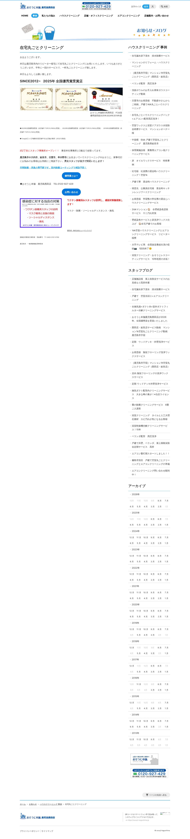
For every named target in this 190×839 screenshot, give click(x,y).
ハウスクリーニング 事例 (147, 47)
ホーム (23, 804)
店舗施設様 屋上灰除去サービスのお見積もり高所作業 (151, 280)
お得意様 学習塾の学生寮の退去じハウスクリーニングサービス (151, 200)
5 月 (139, 506)
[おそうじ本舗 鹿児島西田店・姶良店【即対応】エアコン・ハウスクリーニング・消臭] (42, 6)
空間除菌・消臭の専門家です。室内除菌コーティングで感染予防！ (53, 167)
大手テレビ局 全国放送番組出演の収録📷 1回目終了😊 (151, 246)
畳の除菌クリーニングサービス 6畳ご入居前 (150, 406)
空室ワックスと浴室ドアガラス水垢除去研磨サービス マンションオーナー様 (151, 129)
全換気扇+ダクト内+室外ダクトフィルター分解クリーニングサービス (150, 308)
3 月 (153, 506)
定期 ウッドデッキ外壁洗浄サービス (150, 383)
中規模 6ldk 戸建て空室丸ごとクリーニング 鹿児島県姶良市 (150, 141)
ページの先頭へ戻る (158, 795)
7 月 (166, 500)
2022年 (136, 567)
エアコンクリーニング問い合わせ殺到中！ (151, 472)
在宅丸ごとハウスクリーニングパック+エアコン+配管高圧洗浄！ (151, 117)
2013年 (135, 733)
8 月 (159, 500)
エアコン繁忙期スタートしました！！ (151, 453)
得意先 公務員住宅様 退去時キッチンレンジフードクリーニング (151, 190)
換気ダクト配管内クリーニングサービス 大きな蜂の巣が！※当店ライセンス (151, 394)
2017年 (135, 659)
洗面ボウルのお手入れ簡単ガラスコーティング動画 (151, 92)
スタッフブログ (140, 270)
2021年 (135, 586)
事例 (35, 15)
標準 (146, 6)
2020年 (136, 604)
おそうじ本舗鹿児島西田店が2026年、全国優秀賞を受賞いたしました (149, 319)
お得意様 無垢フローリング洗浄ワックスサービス (151, 354)
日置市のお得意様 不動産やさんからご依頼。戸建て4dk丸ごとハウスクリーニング (151, 104)
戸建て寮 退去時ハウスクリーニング (151, 181)
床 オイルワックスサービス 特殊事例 (151, 162)
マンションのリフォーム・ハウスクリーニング (151, 64)
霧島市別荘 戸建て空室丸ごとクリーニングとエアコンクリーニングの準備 (151, 462)
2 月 (159, 506)
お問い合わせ (71, 192)
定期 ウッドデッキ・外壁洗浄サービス (151, 343)
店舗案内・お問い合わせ (156, 15)
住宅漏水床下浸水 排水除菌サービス (151, 55)
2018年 (135, 641)
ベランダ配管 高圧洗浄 (144, 83)
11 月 (139, 537)
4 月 (146, 506)
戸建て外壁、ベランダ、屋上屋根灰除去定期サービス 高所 (151, 445)
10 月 (145, 537)
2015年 (135, 696)
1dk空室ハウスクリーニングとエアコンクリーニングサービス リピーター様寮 (151, 234)
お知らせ (33, 804)
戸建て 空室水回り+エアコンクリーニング (150, 298)
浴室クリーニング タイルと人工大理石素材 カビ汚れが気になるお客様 (151, 417)
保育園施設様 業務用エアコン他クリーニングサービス (151, 152)
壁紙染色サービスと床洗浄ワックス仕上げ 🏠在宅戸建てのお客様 (151, 221)
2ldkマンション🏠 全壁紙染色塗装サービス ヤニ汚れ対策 (150, 211)
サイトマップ (47, 831)
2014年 (135, 714)
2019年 (135, 622)
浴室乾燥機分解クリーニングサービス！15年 (149, 427)
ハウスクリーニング (70, 15)
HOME (24, 15)
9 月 (153, 519)
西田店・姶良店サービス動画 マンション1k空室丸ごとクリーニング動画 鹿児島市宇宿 (151, 331)
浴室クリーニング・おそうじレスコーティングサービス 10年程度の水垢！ (151, 257)
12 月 (131, 537)
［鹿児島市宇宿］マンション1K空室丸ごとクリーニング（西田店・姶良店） (151, 74)
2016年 (135, 677)
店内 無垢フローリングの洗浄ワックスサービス (150, 375)
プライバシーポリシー (29, 831)
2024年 (136, 531)
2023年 (136, 549)
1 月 (166, 525)
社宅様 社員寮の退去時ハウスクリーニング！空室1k (151, 173)
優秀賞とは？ (71, 175)
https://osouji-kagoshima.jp (138, 820)
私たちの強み (48, 15)
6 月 (132, 506)
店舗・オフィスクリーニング (98, 15)
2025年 (136, 512)
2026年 (136, 494)
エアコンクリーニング (129, 15)
